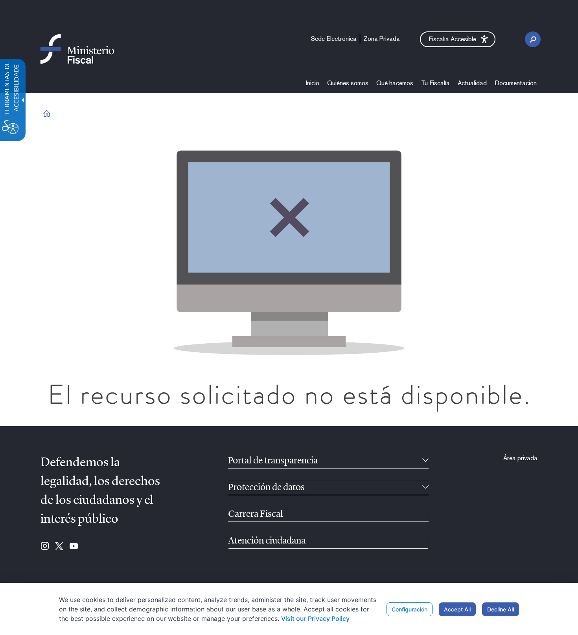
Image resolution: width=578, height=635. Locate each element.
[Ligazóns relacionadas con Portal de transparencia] (425, 461)
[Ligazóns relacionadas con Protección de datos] (425, 488)
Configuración (409, 609)
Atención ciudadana (267, 541)
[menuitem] (312, 83)
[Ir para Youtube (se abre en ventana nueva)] (73, 546)
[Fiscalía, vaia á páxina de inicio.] (77, 48)
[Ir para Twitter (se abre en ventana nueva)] (59, 546)
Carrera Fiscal (255, 514)
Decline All (500, 609)
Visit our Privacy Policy (315, 618)
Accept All (457, 609)
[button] (457, 39)
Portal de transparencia (273, 461)
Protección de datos (266, 487)
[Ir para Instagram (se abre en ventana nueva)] (44, 546)
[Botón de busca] (533, 39)
